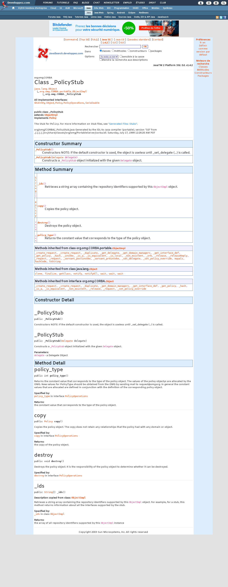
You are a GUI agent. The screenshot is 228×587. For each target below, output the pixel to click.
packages (156, 51)
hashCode (40, 261)
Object (50, 103)
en (204, 42)
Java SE (106, 39)
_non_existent (134, 255)
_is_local (115, 255)
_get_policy (43, 255)
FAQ (75, 2)
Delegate (57, 157)
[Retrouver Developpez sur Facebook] (224, 17)
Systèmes (167, 8)
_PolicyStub (43, 149)
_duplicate (90, 253)
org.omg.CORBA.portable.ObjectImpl (63, 91)
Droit (152, 2)
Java (88, 8)
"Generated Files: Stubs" (122, 124)
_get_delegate (109, 253)
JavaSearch (163, 17)
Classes (203, 66)
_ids (40, 183)
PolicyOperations (73, 103)
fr (201, 42)
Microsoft (78, 8)
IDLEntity (39, 103)
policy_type (45, 235)
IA (61, 8)
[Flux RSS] (217, 17)
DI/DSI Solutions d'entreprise (32, 8)
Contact (157, 39)
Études (140, 2)
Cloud (53, 8)
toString (55, 261)
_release (160, 255)
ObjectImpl (51, 115)
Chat (96, 2)
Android (121, 13)
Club (162, 2)
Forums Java (54, 17)
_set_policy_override (157, 258)
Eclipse (131, 13)
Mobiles (155, 8)
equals (179, 258)
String (35, 184)
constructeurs (138, 51)
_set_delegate (131, 258)
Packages (203, 76)
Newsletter (111, 2)
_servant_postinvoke (76, 258)
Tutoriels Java (81, 17)
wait (103, 273)
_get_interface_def (166, 253)
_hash (57, 255)
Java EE (120, 39)
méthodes (120, 51)
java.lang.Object (45, 88)
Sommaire (71, 39)
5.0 (114, 42)
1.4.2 (105, 42)
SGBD (136, 8)
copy (40, 206)
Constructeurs (203, 72)
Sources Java (124, 17)
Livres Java (96, 17)
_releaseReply (178, 255)
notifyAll (91, 273)
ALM (67, 8)
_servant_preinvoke (106, 258)
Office (145, 8)
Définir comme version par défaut (203, 50)
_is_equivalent (96, 255)
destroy (43, 222)
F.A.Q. (95, 39)
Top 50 (84, 39)
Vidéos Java (110, 17)
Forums (48, 2)
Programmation (121, 8)
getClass (65, 273)
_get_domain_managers (136, 253)
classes (106, 51)
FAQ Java (67, 17)
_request (40, 258)
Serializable (92, 103)
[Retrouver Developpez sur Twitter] (221, 17)
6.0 (122, 42)
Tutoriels (62, 2)
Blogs (85, 2)
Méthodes (203, 69)
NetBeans (144, 13)
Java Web (98, 13)
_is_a (79, 255)
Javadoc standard (139, 39)
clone (38, 273)
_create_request (45, 253)
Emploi (127, 2)
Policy (58, 103)
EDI (109, 8)
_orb (149, 255)
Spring (110, 13)
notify (77, 273)
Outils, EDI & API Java (144, 17)
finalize (50, 273)
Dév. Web (98, 8)
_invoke (68, 255)
